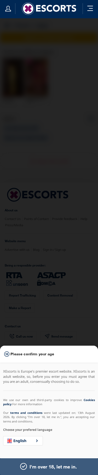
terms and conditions (26, 413)
